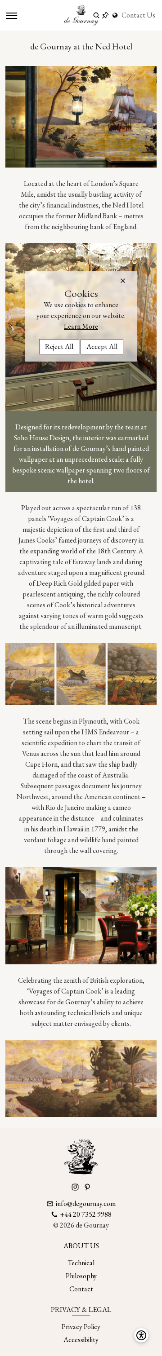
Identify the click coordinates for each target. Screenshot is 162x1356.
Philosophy (81, 1276)
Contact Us (138, 15)
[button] (122, 280)
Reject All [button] (59, 346)
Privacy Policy (81, 1326)
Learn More (81, 326)
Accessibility (81, 1339)
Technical (81, 1263)
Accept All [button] (101, 346)
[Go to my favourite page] (105, 15)
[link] (116, 15)
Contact (81, 1289)
